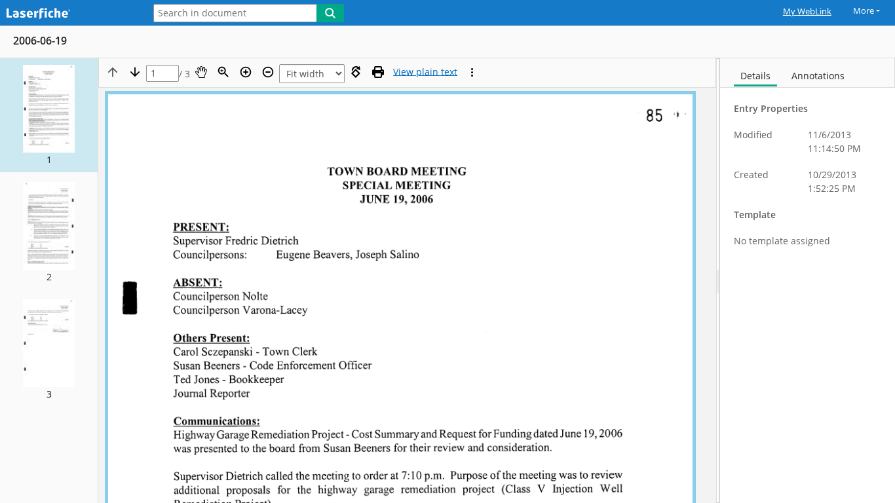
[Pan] (201, 72)
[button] (49, 115)
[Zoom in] (246, 72)
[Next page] (135, 72)
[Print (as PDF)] (378, 72)
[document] (807, 280)
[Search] (330, 13)
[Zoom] (223, 72)
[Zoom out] (268, 72)
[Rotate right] (356, 72)
